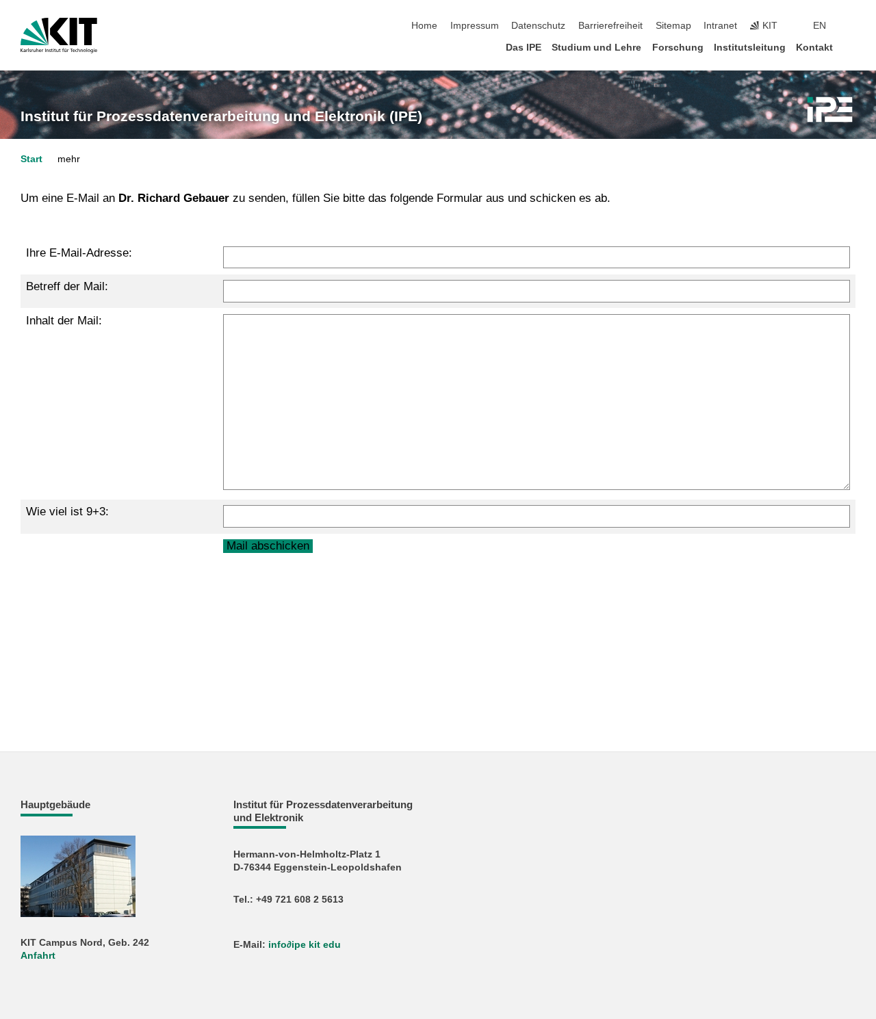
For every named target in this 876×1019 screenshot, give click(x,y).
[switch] (851, 26)
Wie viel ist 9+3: (67, 511)
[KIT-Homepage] (59, 35)
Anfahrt (38, 956)
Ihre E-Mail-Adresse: (79, 252)
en (819, 26)
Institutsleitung (750, 47)
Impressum (474, 26)
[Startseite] (851, 47)
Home (424, 26)
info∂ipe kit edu (304, 945)
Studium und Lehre (596, 47)
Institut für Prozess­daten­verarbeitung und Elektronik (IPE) (221, 116)
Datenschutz (538, 26)
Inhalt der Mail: (64, 320)
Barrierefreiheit (610, 26)
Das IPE (523, 47)
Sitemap (673, 26)
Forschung (678, 47)
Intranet (720, 26)
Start (31, 159)
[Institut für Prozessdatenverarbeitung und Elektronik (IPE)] (829, 109)
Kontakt (814, 47)
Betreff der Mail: (67, 286)
